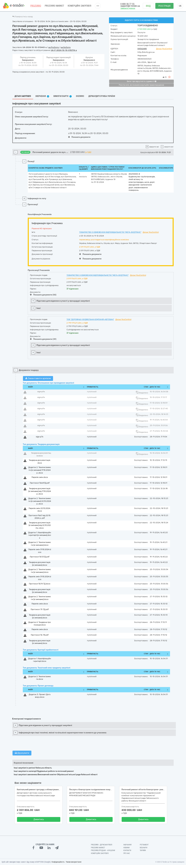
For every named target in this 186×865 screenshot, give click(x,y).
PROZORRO (35, 5)
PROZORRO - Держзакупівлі (101, 845)
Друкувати (23, 753)
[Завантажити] (25, 393)
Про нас (126, 853)
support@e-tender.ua (130, 6)
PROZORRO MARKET (54, 5)
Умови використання (73, 862)
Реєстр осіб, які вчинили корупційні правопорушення (141, 85)
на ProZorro (53, 47)
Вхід (148, 6)
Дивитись (39, 819)
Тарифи (143, 850)
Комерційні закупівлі (79, 5)
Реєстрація (164, 6)
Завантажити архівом (39, 378)
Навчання (127, 845)
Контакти (127, 850)
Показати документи (80, 137)
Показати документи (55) (44, 295)
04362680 (142, 49)
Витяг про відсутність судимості (141, 81)
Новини (126, 848)
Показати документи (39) (44, 339)
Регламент (144, 845)
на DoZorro (66, 47)
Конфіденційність (58, 862)
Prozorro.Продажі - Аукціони (103, 850)
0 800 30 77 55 (127, 4)
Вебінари (143, 848)
